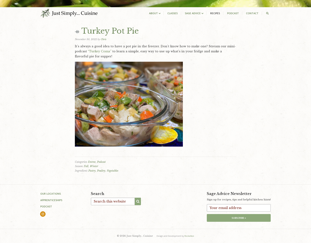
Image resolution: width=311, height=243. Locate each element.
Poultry (101, 170)
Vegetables (112, 170)
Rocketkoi (189, 236)
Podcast (101, 161)
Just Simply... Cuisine (69, 13)
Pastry (92, 170)
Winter (94, 166)
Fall (86, 166)
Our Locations (50, 193)
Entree (92, 161)
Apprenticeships (51, 200)
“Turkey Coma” (99, 51)
